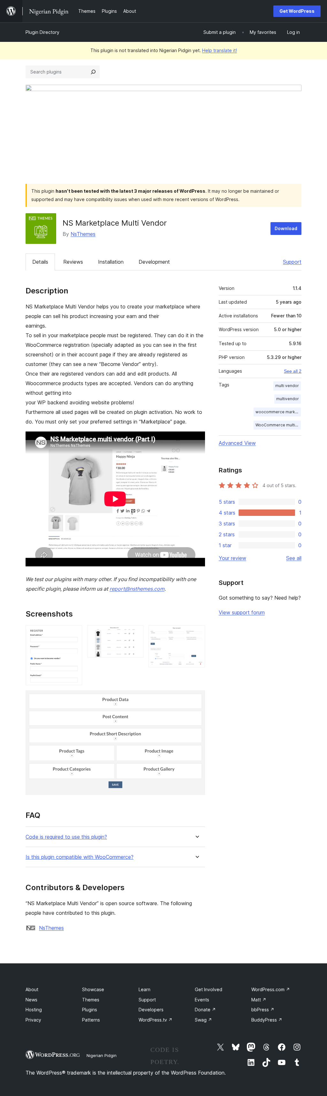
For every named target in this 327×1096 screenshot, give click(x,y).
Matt (258, 999)
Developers (151, 1009)
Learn (144, 989)
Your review (232, 558)
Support (292, 262)
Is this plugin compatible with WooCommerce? (79, 857)
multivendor (287, 398)
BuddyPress (266, 1019)
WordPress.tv (155, 1019)
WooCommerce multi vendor (278, 425)
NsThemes (83, 234)
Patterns (91, 1019)
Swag (203, 1019)
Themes (90, 999)
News (31, 999)
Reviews (73, 262)
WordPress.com (270, 989)
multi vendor (287, 385)
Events (202, 999)
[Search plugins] (93, 72)
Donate (205, 1009)
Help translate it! (219, 50)
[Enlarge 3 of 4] (196, 634)
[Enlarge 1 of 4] (73, 634)
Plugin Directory (42, 32)
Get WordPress (297, 11)
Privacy (33, 1019)
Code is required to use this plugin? (66, 837)
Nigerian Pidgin (102, 1055)
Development (154, 262)
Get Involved (208, 989)
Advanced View (237, 443)
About (32, 989)
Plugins (89, 1009)
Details (40, 262)
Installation (111, 262)
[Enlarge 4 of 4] (196, 699)
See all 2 (292, 371)
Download (286, 228)
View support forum (242, 612)
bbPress (262, 1009)
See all (293, 558)
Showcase (93, 989)
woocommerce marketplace (278, 411)
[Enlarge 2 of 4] (135, 634)
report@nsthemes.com (137, 589)
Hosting (34, 1009)
